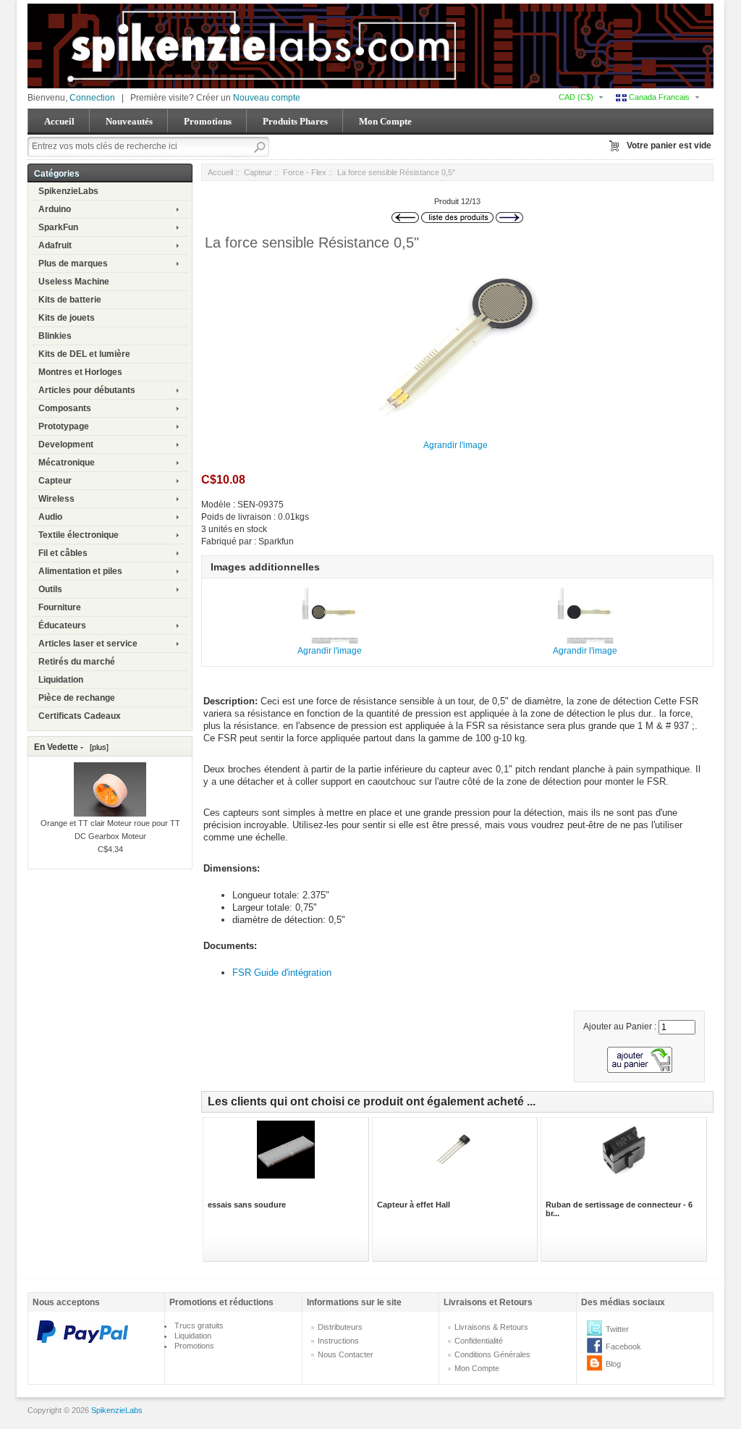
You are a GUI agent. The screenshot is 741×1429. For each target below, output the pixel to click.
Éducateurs (62, 625)
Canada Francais (658, 97)
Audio (50, 517)
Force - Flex (304, 172)
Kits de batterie (69, 300)
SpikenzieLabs (68, 191)
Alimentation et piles (80, 571)
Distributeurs (340, 1327)
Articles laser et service (87, 643)
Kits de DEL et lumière (84, 354)
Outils (50, 589)
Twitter (617, 1329)
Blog (613, 1364)
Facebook (623, 1346)
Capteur (55, 481)
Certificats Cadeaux (79, 716)
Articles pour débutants (86, 390)
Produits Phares (295, 121)
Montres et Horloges (80, 372)
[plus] (97, 747)
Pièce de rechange (76, 698)
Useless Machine (73, 282)
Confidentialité (478, 1340)
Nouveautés (129, 121)
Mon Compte (385, 121)
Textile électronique (78, 535)
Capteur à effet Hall (413, 1204)
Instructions (338, 1340)
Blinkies (55, 336)
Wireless (56, 499)
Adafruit (55, 245)
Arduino (54, 209)
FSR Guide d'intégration (281, 972)
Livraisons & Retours (491, 1327)
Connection (92, 97)
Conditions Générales (492, 1354)
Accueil (59, 121)
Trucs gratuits (199, 1325)
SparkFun (58, 227)
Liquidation (60, 680)
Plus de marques (73, 263)
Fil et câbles (63, 553)
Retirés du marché (76, 662)
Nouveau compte (266, 97)
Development (65, 444)
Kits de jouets (66, 318)
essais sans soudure (247, 1204)
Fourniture (59, 607)
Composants (64, 408)
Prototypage (63, 426)
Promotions (208, 121)
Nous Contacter (345, 1354)
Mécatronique (66, 463)
